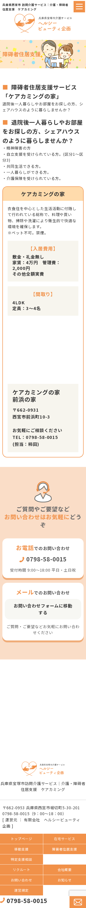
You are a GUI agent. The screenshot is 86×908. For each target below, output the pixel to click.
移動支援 (21, 849)
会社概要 (65, 869)
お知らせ (65, 880)
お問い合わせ (21, 880)
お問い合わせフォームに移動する (43, 609)
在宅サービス (64, 838)
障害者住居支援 (64, 849)
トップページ (21, 838)
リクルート (22, 869)
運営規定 (21, 890)
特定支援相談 (21, 859)
